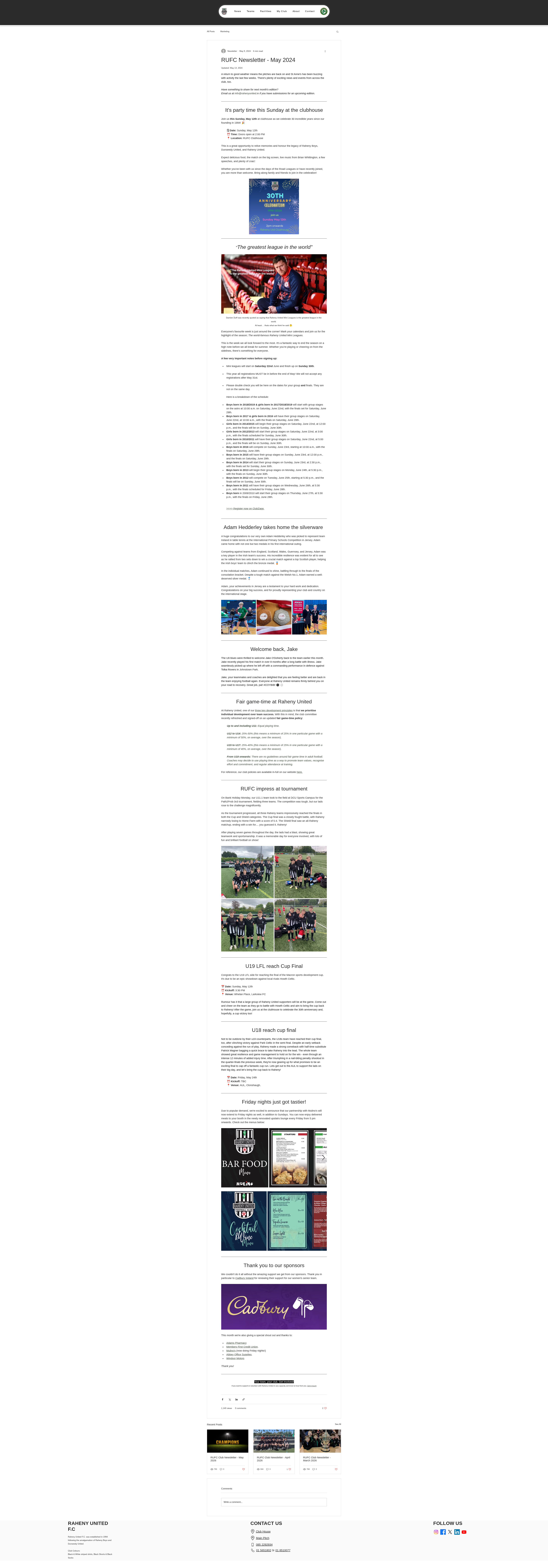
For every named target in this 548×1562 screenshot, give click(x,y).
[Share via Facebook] (222, 1399)
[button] (250, 11)
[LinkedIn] (457, 1532)
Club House (263, 1531)
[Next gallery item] (323, 1158)
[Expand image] (238, 617)
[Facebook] (443, 1532)
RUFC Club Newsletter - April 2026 (273, 1459)
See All (338, 1424)
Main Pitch (262, 1538)
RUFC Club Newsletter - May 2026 (227, 1459)
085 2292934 (264, 1544)
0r (273, 1550)
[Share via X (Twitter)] (229, 1399)
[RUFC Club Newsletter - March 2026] (320, 1441)
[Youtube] (464, 1532)
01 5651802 (263, 1550)
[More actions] (325, 51)
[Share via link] (243, 1399)
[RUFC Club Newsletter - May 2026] (227, 1441)
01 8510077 (282, 1550)
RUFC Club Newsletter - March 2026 (317, 1459)
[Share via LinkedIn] (236, 1399)
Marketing (224, 31)
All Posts (211, 31)
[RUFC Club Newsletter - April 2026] (274, 1441)
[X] (450, 1532)
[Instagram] (436, 1532)
